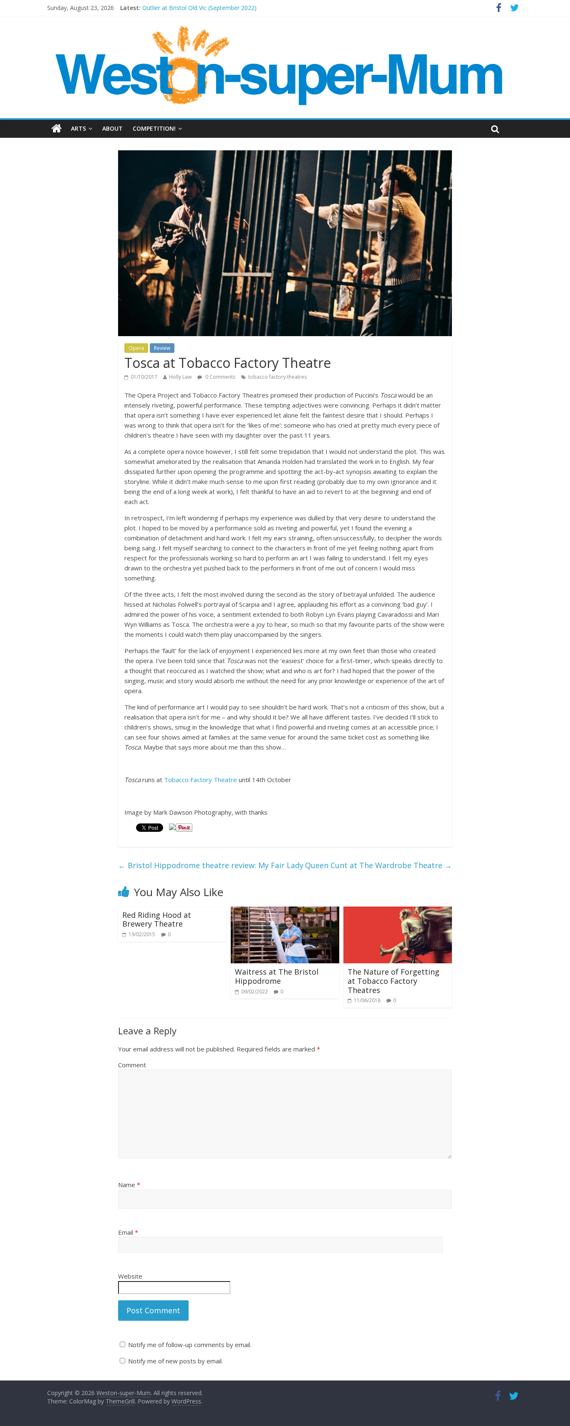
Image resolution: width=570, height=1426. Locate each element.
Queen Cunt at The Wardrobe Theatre (378, 865)
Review (162, 348)
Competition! (154, 128)
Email (128, 1232)
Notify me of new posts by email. (175, 1361)
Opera (136, 348)
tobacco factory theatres (277, 376)
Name (129, 1184)
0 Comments (219, 376)
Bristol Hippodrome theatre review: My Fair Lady (210, 865)
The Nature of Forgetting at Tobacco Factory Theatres (393, 981)
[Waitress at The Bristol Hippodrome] (285, 911)
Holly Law (180, 376)
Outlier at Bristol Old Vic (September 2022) (199, 8)
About (112, 128)
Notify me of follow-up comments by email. (189, 1344)
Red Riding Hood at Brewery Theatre (156, 919)
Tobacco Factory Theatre (200, 779)
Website (130, 1276)
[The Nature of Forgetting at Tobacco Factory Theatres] (397, 911)
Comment (132, 1065)
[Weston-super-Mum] (281, 29)
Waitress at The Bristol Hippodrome (276, 976)
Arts (78, 128)
